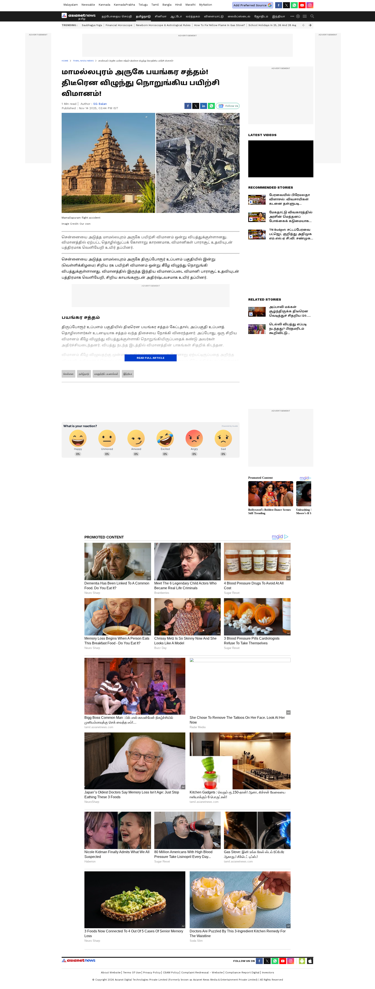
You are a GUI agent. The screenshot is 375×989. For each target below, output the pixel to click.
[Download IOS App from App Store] (309, 961)
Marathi (190, 4)
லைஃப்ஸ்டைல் (239, 16)
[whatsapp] (294, 5)
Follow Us (231, 105)
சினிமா (160, 16)
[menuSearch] (312, 16)
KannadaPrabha (124, 4)
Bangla (166, 4)
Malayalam (70, 4)
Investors (268, 972)
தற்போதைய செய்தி (117, 16)
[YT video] (302, 5)
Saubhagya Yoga (92, 25)
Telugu (143, 4)
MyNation (205, 4)
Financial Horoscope (119, 25)
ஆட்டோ (176, 16)
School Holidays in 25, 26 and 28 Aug (272, 25)
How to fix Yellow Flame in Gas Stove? (219, 25)
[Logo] (80, 16)
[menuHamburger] (305, 16)
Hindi (178, 4)
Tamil (155, 4)
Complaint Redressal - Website (202, 972)
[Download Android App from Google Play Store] (302, 961)
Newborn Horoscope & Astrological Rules (163, 25)
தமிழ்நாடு (143, 16)
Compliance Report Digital (242, 972)
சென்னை (68, 373)
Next (310, 25)
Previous (303, 25)
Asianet (78, 960)
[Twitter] (286, 5)
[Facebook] (278, 5)
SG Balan (100, 103)
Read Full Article (150, 357)
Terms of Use (132, 972)
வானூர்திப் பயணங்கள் (106, 373)
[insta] (309, 5)
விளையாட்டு (214, 16)
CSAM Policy (171, 972)
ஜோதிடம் (261, 16)
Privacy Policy (152, 972)
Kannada (104, 4)
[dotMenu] (292, 16)
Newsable (88, 4)
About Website (111, 972)
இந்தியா (278, 16)
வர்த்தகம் (193, 16)
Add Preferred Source (250, 5)
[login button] (299, 16)
